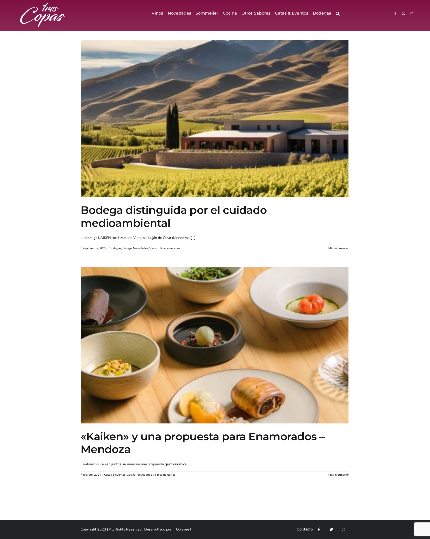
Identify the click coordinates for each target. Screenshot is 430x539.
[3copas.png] (42, 4)
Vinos (153, 248)
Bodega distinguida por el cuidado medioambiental (174, 217)
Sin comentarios (169, 248)
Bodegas (115, 248)
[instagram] (411, 13)
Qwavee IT (184, 529)
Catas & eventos (114, 475)
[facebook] (395, 13)
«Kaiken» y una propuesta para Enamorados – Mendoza (203, 443)
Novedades (140, 248)
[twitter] (403, 13)
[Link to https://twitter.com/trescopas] (331, 529)
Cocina (131, 475)
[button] (337, 13)
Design (127, 248)
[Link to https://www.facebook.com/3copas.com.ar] (319, 529)
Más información (338, 248)
